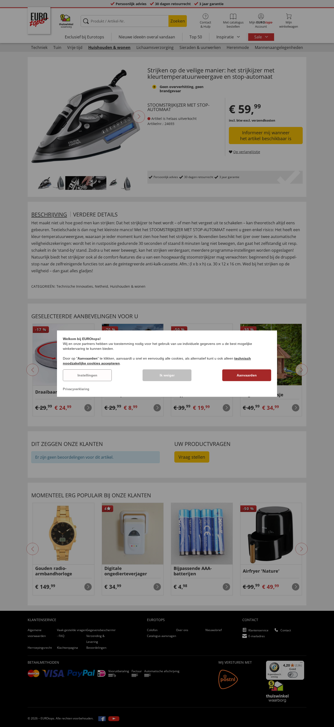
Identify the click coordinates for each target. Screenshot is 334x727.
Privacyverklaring (76, 389)
